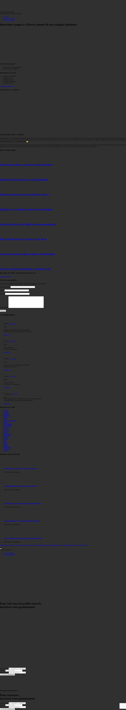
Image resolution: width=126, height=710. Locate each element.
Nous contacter (82, 545)
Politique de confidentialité (35, 545)
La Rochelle (7, 425)
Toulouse (6, 449)
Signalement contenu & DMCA (53, 545)
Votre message (4, 307)
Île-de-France (8, 424)
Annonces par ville (9, 18)
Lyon (5, 432)
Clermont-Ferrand (9, 420)
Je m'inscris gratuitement (7, 674)
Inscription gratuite (9, 20)
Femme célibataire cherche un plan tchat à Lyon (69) (20, 486)
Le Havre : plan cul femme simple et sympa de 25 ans (25, 269)
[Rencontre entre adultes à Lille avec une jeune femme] (11, 465)
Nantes (6, 439)
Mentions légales (68, 545)
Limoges (6, 430)
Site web (2, 294)
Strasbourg (7, 447)
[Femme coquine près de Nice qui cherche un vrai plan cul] (11, 517)
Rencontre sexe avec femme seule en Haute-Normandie (26, 209)
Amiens (6, 410)
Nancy (6, 437)
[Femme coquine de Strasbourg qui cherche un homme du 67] (11, 535)
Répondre (6, 334)
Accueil (6, 16)
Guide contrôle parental (7, 545)
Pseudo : (2, 670)
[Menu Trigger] (0, 548)
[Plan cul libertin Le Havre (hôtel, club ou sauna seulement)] (7, 220)
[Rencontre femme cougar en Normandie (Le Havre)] (7, 190)
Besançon (7, 414)
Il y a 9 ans (15, 394)
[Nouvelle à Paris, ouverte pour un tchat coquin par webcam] (11, 500)
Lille (5, 429)
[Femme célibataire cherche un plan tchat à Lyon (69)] (11, 482)
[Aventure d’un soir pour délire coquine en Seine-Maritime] (7, 250)
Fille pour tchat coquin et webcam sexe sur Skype (23, 239)
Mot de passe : (4, 672)
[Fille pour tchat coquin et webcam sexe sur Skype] (7, 235)
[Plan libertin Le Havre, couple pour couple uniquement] (7, 160)
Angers (6, 412)
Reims (6, 444)
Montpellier (7, 435)
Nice (5, 440)
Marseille (6, 434)
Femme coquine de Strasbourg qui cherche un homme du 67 (22, 538)
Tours (5, 450)
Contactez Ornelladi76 (6, 86)
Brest (5, 417)
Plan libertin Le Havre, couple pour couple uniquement (26, 164)
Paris (5, 442)
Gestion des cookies (20, 545)
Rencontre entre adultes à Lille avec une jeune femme (20, 468)
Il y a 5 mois (11, 323)
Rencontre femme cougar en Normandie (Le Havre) (24, 194)
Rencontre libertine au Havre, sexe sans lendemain (24, 179)
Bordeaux (7, 415)
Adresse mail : (4, 668)
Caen (5, 419)
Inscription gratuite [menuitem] (9, 555)
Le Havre (7, 427)
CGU (75, 545)
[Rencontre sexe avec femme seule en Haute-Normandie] (7, 205)
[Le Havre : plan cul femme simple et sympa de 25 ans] (7, 265)
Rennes (6, 445)
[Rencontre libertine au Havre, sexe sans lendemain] (7, 175)
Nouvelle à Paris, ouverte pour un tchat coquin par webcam (22, 503)
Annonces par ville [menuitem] (9, 553)
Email (1, 290)
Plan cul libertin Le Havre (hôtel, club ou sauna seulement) (28, 224)
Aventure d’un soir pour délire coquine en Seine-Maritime (27, 254)
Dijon (5, 422)
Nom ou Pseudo (4, 287)
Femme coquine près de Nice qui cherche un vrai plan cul (21, 521)
